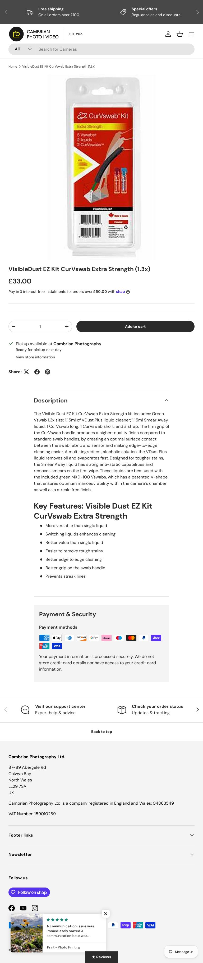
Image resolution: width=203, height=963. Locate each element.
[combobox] (101, 49)
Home (12, 66)
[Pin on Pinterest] (47, 372)
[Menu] (191, 34)
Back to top (101, 731)
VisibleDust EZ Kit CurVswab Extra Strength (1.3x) (58, 66)
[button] (180, 34)
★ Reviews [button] (101, 957)
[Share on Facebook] (37, 372)
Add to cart (135, 326)
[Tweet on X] (26, 372)
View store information (35, 357)
